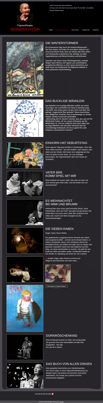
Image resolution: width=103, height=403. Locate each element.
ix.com (62, 402)
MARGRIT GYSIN (25, 29)
